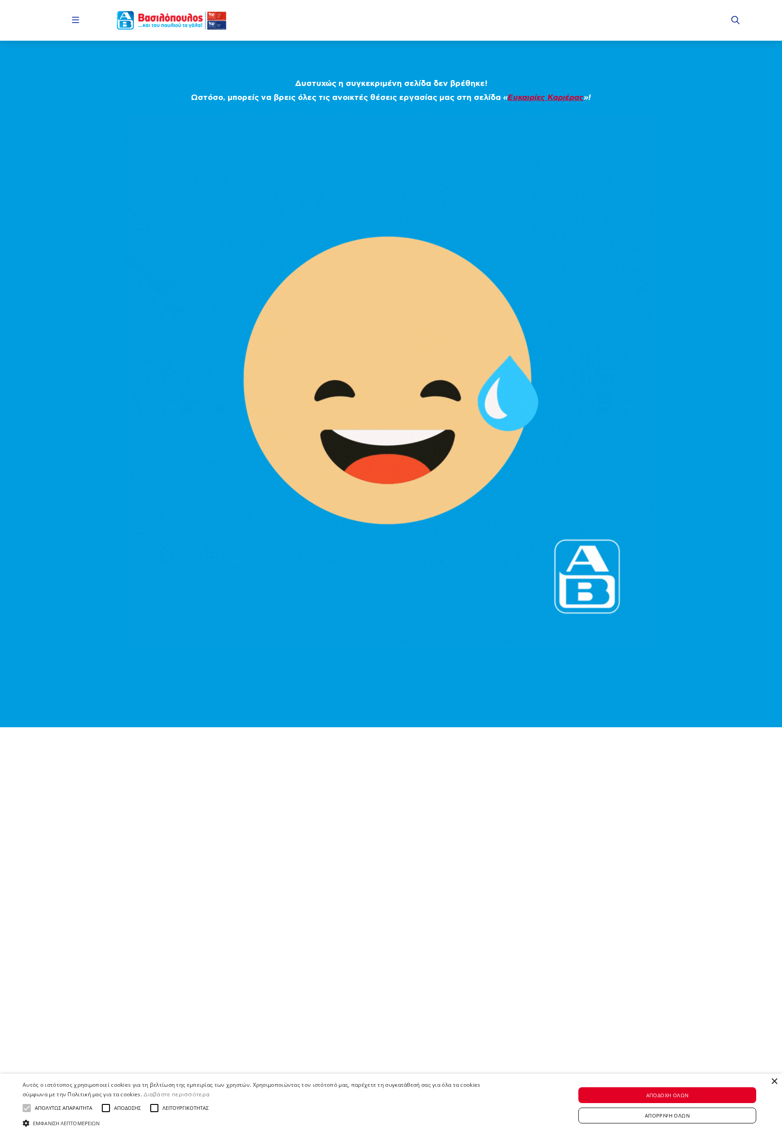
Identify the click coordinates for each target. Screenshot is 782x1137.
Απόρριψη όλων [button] (667, 1115)
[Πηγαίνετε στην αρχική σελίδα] (171, 20)
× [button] (774, 1081)
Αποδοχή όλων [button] (667, 1095)
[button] (27, 1108)
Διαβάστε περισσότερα (176, 1094)
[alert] (391, 1105)
